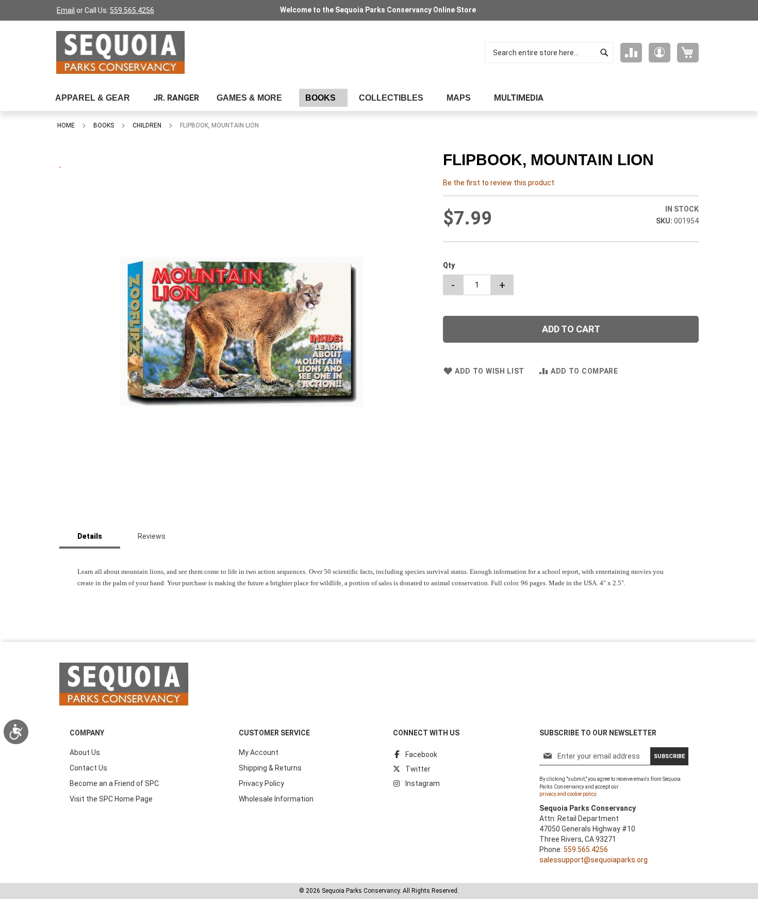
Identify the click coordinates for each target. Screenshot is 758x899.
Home (66, 125)
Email (66, 10)
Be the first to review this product (498, 183)
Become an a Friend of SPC (114, 783)
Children (147, 125)
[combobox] (549, 52)
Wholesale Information (276, 799)
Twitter (418, 769)
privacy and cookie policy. (568, 794)
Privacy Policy (261, 783)
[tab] (89, 537)
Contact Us (88, 768)
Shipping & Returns (270, 768)
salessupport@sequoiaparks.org (593, 860)
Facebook (421, 754)
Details (89, 536)
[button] (659, 52)
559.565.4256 (132, 10)
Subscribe (669, 756)
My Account (258, 752)
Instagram (422, 783)
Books (103, 125)
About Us (85, 752)
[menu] (379, 98)
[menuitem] (95, 98)
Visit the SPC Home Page (111, 799)
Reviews (152, 536)
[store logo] (120, 52)
